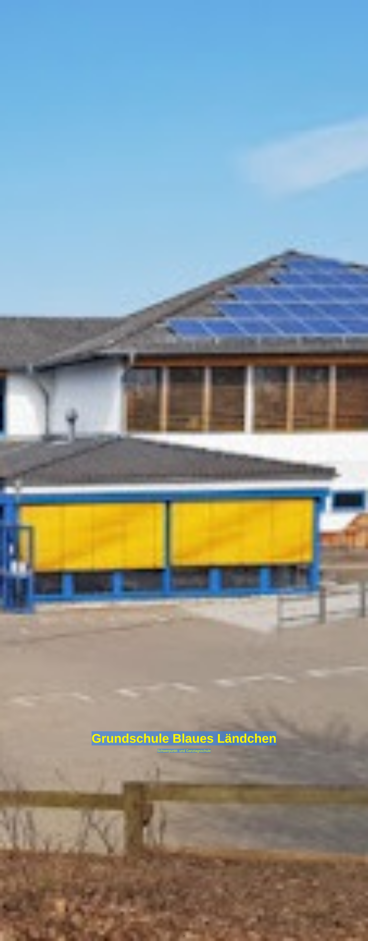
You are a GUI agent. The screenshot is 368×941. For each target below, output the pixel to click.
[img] (184, 470)
